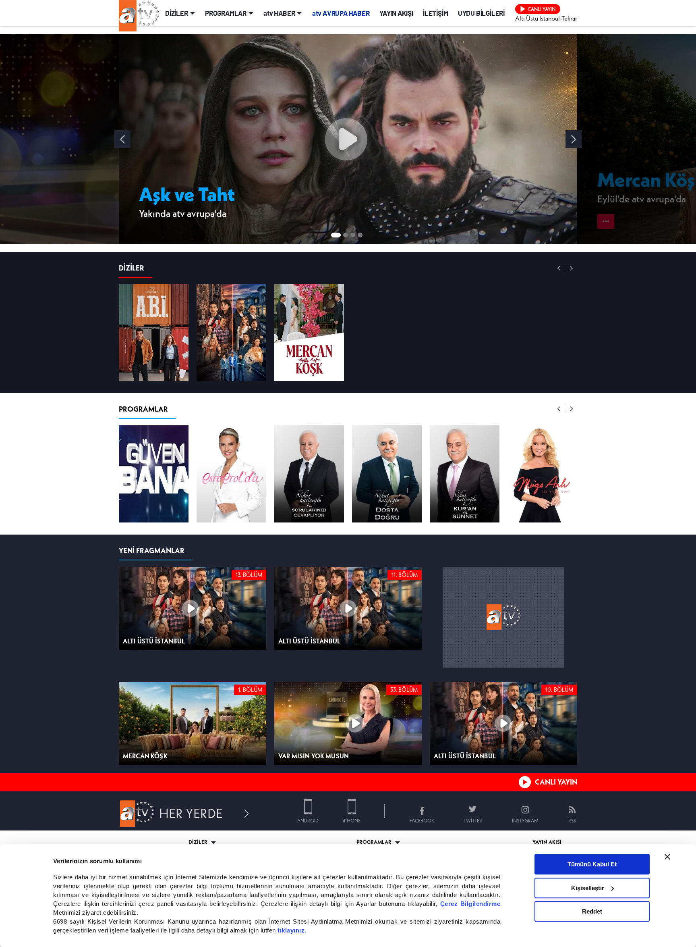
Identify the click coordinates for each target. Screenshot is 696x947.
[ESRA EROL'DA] (231, 612)
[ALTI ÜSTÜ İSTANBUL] (231, 471)
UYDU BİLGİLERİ (481, 121)
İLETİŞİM (435, 121)
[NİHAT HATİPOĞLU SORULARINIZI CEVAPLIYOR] (309, 612)
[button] (574, 247)
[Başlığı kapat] (667, 857)
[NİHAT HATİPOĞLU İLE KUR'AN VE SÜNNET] (464, 612)
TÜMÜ (560, 372)
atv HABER (279, 121)
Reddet (592, 911)
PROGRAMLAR (225, 121)
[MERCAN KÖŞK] (309, 471)
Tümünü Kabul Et (592, 864)
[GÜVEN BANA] (153, 612)
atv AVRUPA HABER (341, 121)
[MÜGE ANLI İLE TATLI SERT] (542, 612)
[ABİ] (153, 471)
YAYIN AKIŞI (396, 121)
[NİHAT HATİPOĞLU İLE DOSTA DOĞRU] (387, 612)
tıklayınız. (292, 930)
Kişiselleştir (587, 888)
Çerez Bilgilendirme (470, 903)
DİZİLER (176, 121)
